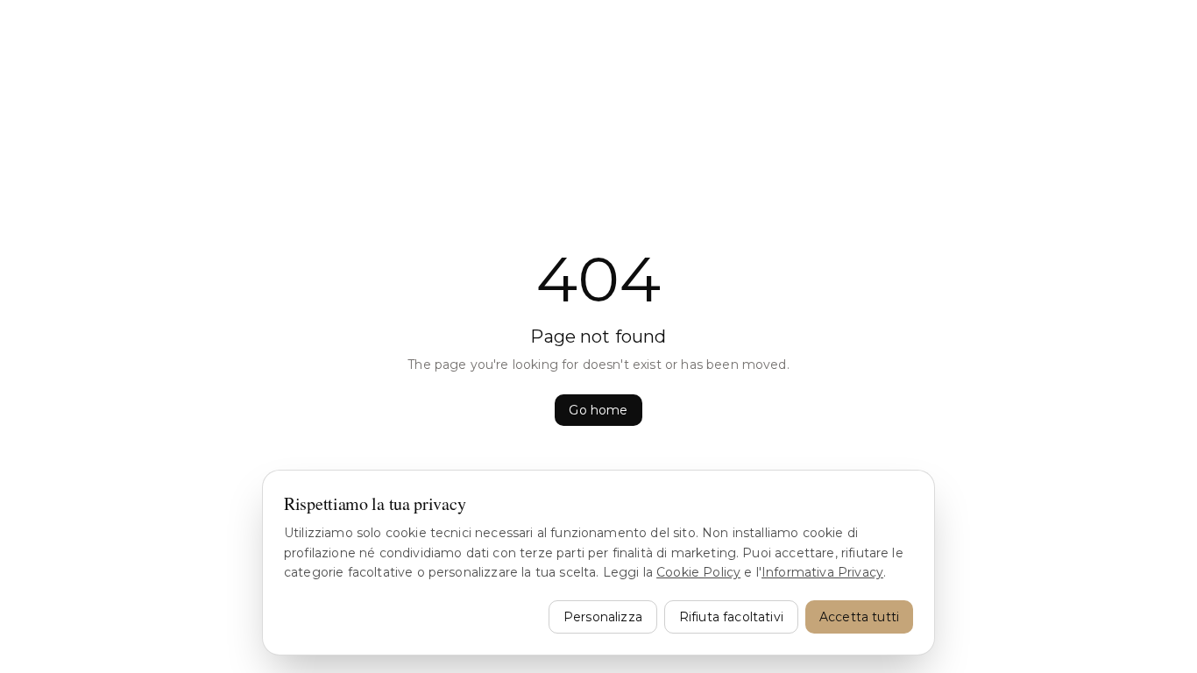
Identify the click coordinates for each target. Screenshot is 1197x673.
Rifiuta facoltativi (731, 617)
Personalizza (602, 617)
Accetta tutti (859, 617)
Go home (598, 410)
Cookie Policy (698, 572)
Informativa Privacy (822, 572)
